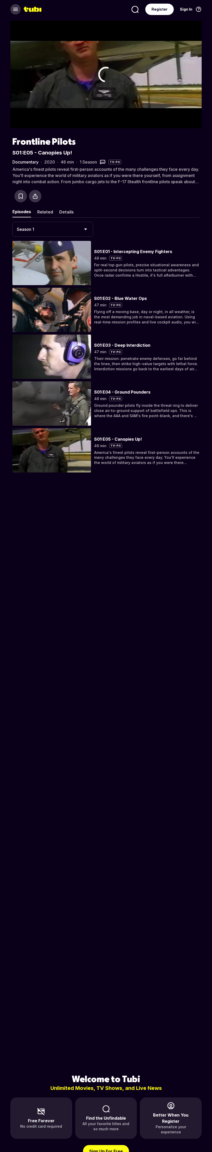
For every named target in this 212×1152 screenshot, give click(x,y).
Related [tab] (45, 212)
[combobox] (53, 229)
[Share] (35, 196)
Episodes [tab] (21, 211)
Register (160, 9)
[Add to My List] (20, 196)
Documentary (25, 162)
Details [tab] (66, 212)
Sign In (186, 9)
